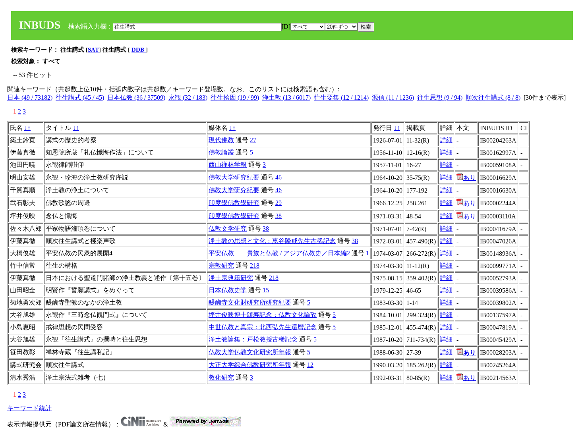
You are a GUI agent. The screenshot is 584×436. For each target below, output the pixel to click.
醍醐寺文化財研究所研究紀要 (250, 302)
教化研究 (221, 377)
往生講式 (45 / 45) (80, 97)
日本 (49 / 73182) (29, 97)
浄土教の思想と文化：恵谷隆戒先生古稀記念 (272, 240)
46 (278, 177)
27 (253, 140)
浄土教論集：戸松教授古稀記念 (253, 339)
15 (266, 290)
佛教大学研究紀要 (234, 177)
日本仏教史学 (228, 290)
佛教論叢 (221, 152)
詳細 (446, 140)
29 (278, 202)
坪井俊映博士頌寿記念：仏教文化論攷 (263, 314)
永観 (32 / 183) (187, 97)
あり (469, 177)
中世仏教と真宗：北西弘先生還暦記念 (263, 327)
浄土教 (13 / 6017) (286, 97)
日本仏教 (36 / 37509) (136, 97)
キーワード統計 (29, 408)
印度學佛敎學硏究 (234, 202)
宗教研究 (221, 265)
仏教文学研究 (228, 228)
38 (278, 215)
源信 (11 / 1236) (393, 97)
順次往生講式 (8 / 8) (493, 97)
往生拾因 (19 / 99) (235, 97)
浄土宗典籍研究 (231, 277)
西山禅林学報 (228, 164)
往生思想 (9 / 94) (439, 97)
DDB (138, 49)
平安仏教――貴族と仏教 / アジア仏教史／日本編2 (279, 253)
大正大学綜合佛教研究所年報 (250, 364)
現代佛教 (221, 140)
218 (254, 265)
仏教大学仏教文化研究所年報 (250, 352)
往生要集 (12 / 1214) (341, 97)
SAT (93, 49)
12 (310, 364)
